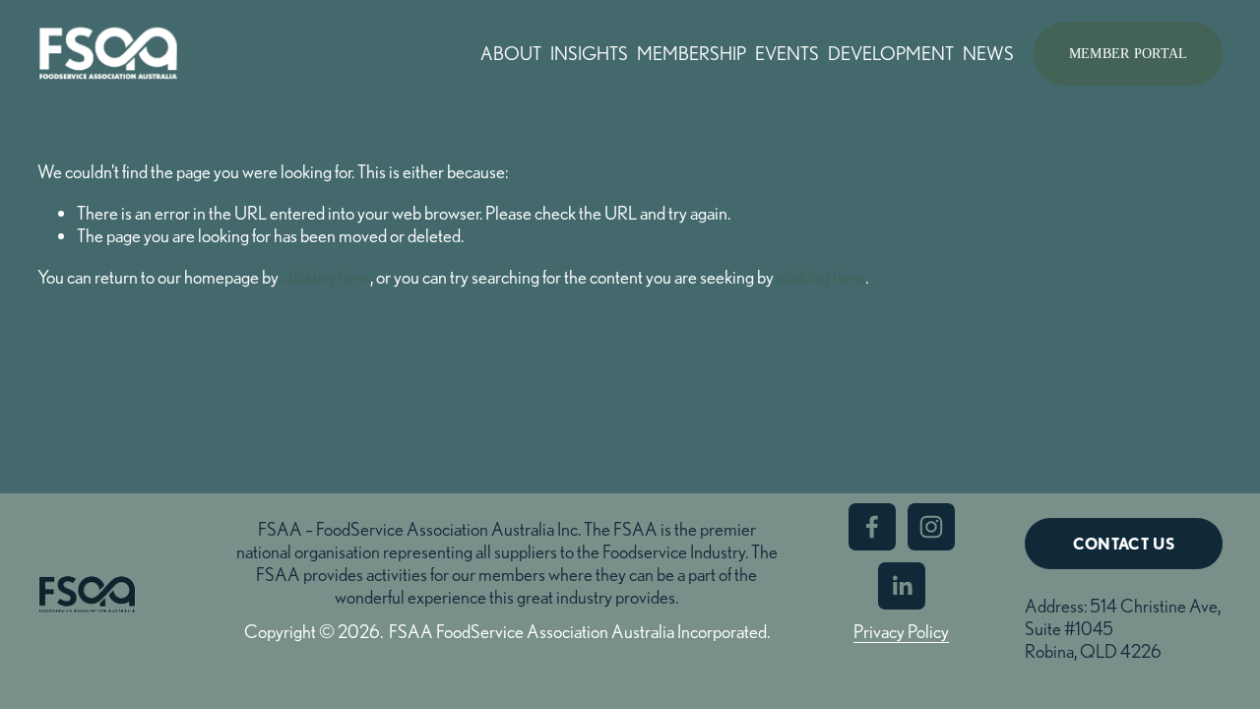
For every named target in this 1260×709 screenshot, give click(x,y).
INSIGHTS (589, 53)
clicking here (326, 277)
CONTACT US (1123, 543)
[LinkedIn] (901, 586)
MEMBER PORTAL (1128, 53)
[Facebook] (872, 526)
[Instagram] (931, 526)
